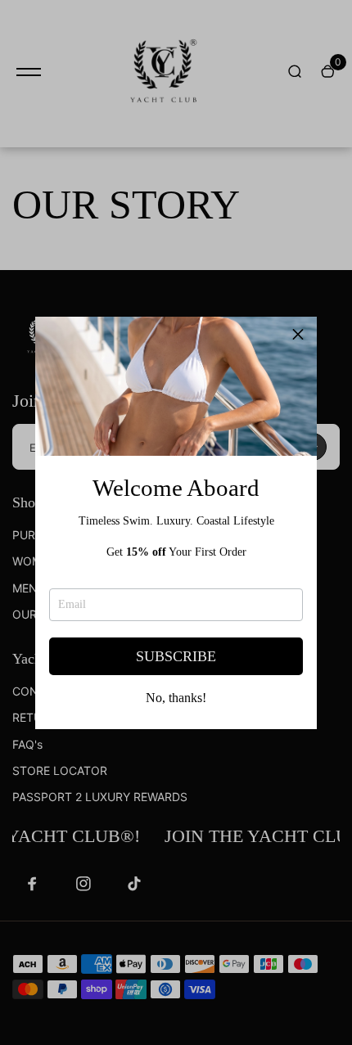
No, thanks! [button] (176, 698)
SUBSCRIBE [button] (176, 656)
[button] (298, 335)
